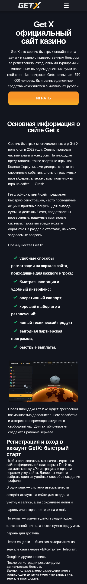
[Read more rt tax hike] (38, 5)
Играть (43, 98)
